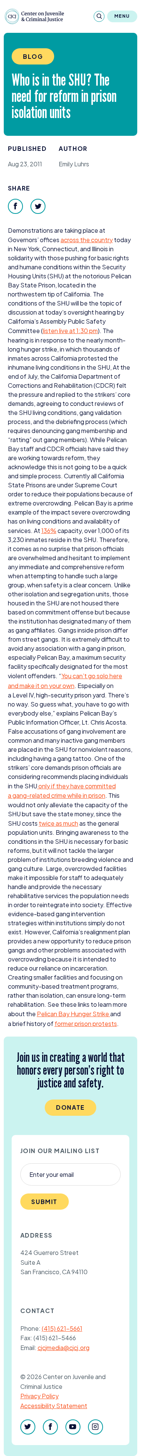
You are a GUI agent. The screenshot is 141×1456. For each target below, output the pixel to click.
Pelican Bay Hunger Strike (73, 1014)
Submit (44, 1202)
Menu (122, 16)
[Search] (99, 16)
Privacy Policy (39, 1396)
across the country (87, 240)
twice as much (58, 823)
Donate (70, 1107)
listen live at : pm (70, 331)
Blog (33, 56)
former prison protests (86, 1023)
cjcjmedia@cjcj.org (63, 1348)
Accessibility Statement (53, 1406)
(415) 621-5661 (62, 1328)
